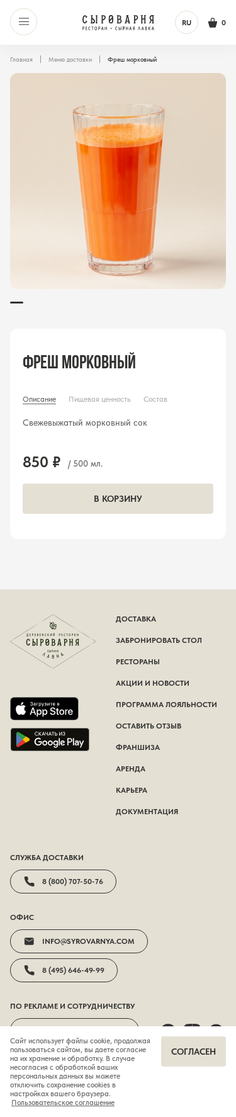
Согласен (193, 1051)
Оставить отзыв (148, 726)
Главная (21, 59)
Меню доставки (70, 59)
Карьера (131, 790)
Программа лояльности (166, 704)
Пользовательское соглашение (63, 1102)
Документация (147, 811)
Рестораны (138, 661)
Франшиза (138, 747)
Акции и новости (152, 683)
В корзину (118, 499)
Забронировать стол (159, 640)
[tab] (39, 399)
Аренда (130, 768)
